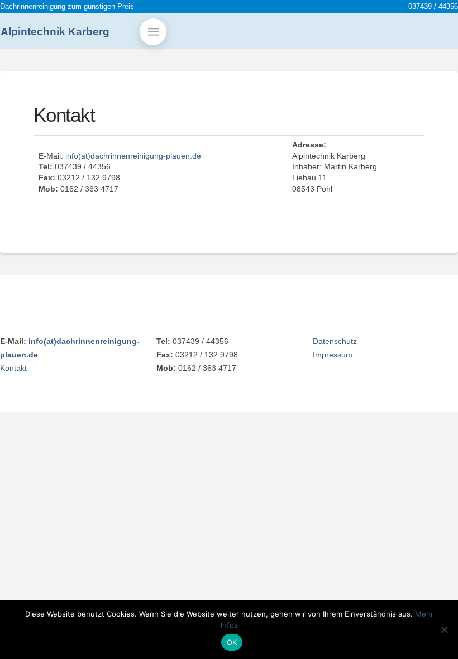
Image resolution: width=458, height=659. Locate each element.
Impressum (332, 354)
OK (232, 642)
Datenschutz (335, 341)
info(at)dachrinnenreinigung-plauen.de (133, 155)
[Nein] (444, 629)
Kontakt (13, 368)
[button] (153, 31)
